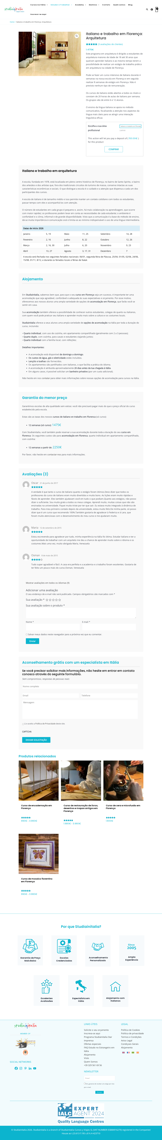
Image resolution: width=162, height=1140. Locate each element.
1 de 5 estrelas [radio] (47, 600)
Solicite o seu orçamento (96, 1030)
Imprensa (88, 1040)
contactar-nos (54, 454)
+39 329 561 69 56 (93, 1065)
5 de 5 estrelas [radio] (59, 600)
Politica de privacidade (132, 1033)
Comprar (114, 149)
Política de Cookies (130, 1030)
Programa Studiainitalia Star (98, 1037)
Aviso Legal (126, 1040)
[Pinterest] (25, 1068)
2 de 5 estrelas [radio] (50, 600)
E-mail (86, 621)
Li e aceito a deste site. (44, 723)
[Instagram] (21, 1068)
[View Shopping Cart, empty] (156, 9)
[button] (47, 5)
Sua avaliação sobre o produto (45, 605)
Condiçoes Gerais (130, 1044)
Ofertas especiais (92, 1044)
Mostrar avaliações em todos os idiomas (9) (47, 582)
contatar (46, 378)
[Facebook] (16, 1068)
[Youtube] (35, 1068)
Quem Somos (91, 1061)
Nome (30, 621)
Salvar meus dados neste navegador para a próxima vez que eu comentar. (65, 634)
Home (12, 22)
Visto (86, 1058)
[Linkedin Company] (30, 1068)
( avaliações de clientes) (110, 44)
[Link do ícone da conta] (152, 9)
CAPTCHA (26, 731)
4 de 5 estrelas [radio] (56, 600)
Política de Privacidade (45, 723)
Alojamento (89, 1054)
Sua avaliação (35, 599)
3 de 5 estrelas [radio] (53, 600)
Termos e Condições (131, 1037)
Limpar (122, 130)
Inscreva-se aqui (92, 1033)
